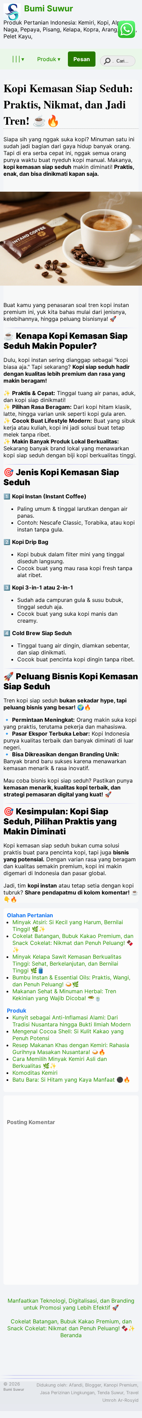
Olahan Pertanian (30, 915)
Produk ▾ (48, 59)
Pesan (81, 59)
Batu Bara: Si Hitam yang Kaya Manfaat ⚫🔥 (71, 1079)
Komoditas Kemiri (35, 1072)
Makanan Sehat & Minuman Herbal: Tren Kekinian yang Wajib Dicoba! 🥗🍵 (64, 995)
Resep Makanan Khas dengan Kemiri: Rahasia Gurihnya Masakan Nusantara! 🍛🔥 (70, 1048)
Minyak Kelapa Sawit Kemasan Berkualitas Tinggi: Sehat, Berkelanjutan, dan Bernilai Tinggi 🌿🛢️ (66, 963)
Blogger (93, 1385)
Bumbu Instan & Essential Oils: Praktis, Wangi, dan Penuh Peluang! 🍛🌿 (71, 981)
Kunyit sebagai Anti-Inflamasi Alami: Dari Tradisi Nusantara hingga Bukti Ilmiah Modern (71, 1021)
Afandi (75, 1385)
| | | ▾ (18, 59)
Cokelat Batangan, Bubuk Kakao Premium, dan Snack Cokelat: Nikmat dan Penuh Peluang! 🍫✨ (72, 942)
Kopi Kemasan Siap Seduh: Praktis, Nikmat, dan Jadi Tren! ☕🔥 (68, 104)
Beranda (71, 1335)
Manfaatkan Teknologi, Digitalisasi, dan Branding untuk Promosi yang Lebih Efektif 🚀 (71, 1304)
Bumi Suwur (48, 8)
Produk (16, 1010)
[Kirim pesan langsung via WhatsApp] (126, 29)
